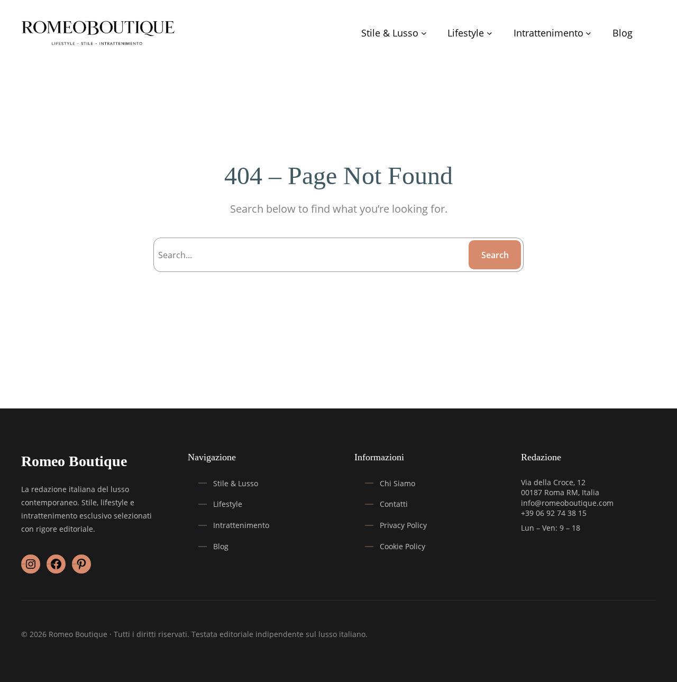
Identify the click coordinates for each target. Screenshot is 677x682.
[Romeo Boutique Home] (99, 33)
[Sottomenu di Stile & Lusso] (424, 33)
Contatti (394, 504)
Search (495, 255)
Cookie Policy (402, 546)
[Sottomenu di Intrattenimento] (588, 33)
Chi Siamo (397, 483)
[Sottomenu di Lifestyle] (489, 33)
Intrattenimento (241, 525)
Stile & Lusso (235, 483)
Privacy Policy (403, 525)
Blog (220, 546)
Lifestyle (227, 504)
